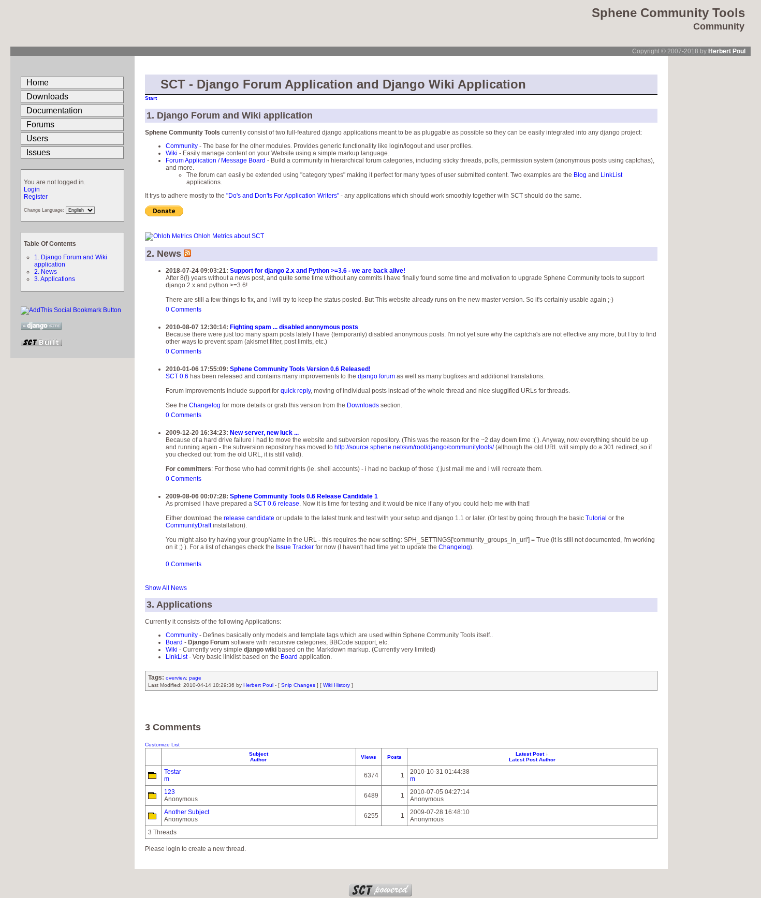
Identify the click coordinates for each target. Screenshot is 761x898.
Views (368, 757)
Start (151, 98)
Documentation (54, 110)
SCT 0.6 (177, 376)
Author (258, 759)
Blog (580, 175)
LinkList (611, 175)
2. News (45, 271)
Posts (394, 757)
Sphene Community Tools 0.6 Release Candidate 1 (304, 496)
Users (37, 138)
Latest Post (531, 754)
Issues (38, 152)
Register (36, 196)
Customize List (162, 744)
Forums (40, 124)
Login (32, 189)
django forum (376, 376)
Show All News (166, 588)
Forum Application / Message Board (216, 160)
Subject (258, 754)
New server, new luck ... (264, 432)
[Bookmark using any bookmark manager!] (71, 310)
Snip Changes (298, 685)
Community (182, 146)
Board (174, 642)
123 (169, 792)
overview (176, 678)
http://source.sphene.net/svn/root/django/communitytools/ (414, 447)
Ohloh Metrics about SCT (229, 236)
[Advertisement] (709, 211)
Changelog (205, 405)
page (195, 678)
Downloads (47, 96)
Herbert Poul (726, 51)
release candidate (249, 518)
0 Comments (183, 309)
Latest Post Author (532, 759)
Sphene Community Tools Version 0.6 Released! (300, 369)
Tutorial (596, 518)
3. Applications (54, 279)
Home (37, 82)
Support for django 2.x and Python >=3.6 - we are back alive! (317, 270)
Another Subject (186, 812)
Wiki (172, 153)
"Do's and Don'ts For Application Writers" (282, 195)
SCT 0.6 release (276, 503)
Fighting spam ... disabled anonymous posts (294, 327)
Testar (172, 771)
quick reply (296, 390)
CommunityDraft (188, 525)
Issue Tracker (295, 547)
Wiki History (336, 685)
